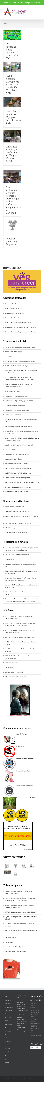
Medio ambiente (7, 1036)
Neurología (8, 1041)
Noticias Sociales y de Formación (15, 313)
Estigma (7, 1021)
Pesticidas (7, 1045)
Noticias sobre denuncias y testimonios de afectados (20, 332)
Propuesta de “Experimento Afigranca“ (16, 464)
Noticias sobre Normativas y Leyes (15, 318)
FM (5, 1028)
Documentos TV (8, 1012)
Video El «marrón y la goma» (11, 241)
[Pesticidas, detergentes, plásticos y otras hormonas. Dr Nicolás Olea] (15, 874)
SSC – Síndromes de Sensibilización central (18, 523)
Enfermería (8, 1017)
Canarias (7, 1003)
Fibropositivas (9, 667)
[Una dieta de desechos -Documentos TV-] (32, 866)
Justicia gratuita (9, 559)
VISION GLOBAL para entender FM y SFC (17, 366)
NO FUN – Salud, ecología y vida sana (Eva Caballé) (20, 637)
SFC (6, 1055)
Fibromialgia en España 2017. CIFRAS (16, 396)
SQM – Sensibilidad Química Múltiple (16, 532)
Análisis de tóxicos (10, 450)
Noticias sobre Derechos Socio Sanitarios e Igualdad (20, 327)
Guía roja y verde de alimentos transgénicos (18, 487)
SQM (6, 1059)
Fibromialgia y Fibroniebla (13, 415)
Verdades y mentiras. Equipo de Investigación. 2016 (13, 117)
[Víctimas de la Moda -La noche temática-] (23, 866)
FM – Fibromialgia (10, 528)
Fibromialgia (8, 1024)
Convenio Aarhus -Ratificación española (17, 555)
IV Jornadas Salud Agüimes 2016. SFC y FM (12, 51)
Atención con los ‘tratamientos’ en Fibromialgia (19, 445)
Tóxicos (7, 1062)
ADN (6, 996)
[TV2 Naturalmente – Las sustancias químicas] (7, 872)
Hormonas (7, 1031)
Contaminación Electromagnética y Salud (17, 478)
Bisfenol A (7, 1000)
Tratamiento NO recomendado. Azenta (16, 492)
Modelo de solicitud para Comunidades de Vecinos (20, 347)
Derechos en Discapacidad (13, 391)
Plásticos (7, 1048)
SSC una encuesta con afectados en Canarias (18, 512)
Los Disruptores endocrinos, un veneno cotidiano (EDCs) (22, 482)
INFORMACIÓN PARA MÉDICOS (14, 507)
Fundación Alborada (11, 663)
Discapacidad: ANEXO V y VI (13, 352)
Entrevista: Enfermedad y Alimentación (17, 454)
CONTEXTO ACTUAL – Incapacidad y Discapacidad (20, 361)
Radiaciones (8, 1052)
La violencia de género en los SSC (15, 405)
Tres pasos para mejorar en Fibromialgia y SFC (19, 426)
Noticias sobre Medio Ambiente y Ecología (18, 323)
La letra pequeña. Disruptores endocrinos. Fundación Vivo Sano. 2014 (12, 84)
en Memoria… (9, 356)
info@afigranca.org (32, 2)
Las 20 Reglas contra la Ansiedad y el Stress (18, 473)
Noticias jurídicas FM (11, 304)
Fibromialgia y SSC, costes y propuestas (17, 410)
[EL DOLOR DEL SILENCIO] (7, 866)
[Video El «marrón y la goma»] (15, 866)
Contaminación (9, 1007)
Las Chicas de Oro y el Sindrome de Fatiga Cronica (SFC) (11, 153)
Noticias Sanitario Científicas (13, 309)
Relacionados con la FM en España (15, 677)
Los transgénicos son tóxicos (13, 459)
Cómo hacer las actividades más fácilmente (18, 468)
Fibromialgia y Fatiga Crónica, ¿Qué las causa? (19, 401)
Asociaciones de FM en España (14, 672)
